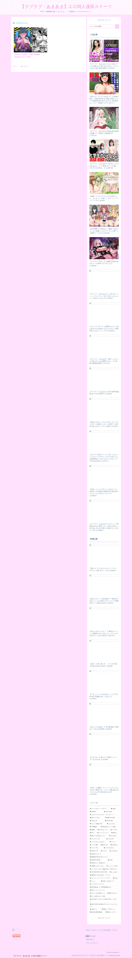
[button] (117, 26)
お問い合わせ (90, 939)
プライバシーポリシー (92, 943)
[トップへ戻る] (129, 955)
